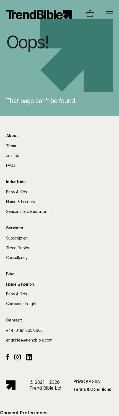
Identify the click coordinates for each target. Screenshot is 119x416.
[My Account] (39, 14)
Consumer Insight (21, 303)
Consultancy (17, 257)
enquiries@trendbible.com (29, 340)
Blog (10, 273)
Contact (14, 320)
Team (11, 145)
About (12, 135)
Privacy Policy (86, 381)
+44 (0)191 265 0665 (24, 330)
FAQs (10, 165)
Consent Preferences (24, 412)
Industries (16, 181)
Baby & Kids (16, 192)
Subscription (17, 238)
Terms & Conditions (92, 389)
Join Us (12, 155)
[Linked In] (29, 359)
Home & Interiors (20, 201)
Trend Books (17, 247)
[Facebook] (7, 358)
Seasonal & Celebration (26, 211)
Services (14, 227)
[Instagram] (17, 359)
